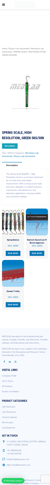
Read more (13, 253)
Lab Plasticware (9, 412)
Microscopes (7, 422)
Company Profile (9, 376)
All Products (7, 386)
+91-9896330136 (14, 450)
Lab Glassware (8, 407)
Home (4, 49)
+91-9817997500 (14, 453)
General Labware (9, 417)
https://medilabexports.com (18, 465)
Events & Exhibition (10, 391)
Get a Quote (10, 146)
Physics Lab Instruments (19, 49)
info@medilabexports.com (18, 459)
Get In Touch (7, 381)
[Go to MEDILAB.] (8, 22)
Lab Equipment (8, 428)
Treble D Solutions (31, 483)
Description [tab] (12, 165)
